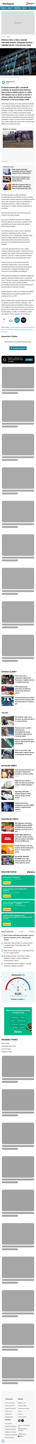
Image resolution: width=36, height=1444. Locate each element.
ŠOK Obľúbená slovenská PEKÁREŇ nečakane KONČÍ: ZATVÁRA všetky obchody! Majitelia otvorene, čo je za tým (24, 827)
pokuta (24, 329)
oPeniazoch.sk (10, 81)
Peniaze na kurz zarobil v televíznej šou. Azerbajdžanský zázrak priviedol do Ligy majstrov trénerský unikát (23, 732)
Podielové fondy (7, 1052)
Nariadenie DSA (9, 1416)
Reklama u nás (21, 1403)
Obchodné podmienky (23, 1408)
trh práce (4, 332)
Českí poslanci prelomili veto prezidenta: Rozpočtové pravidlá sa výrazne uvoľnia (24, 772)
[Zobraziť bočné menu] (34, 8)
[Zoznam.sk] (23, 1434)
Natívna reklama (22, 1416)
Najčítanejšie (7, 931)
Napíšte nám (8, 1414)
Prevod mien (5, 1043)
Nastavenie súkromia (10, 1408)
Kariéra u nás (8, 1411)
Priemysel (17, 8)
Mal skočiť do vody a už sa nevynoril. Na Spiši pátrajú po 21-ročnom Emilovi (24, 719)
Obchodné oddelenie (10, 1429)
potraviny (30, 329)
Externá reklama (22, 1405)
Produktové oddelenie (10, 1426)
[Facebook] (19, 1421)
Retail (8, 36)
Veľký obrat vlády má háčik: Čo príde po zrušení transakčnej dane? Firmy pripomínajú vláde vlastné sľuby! (21, 186)
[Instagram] (22, 1421)
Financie (3, 8)
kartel (11, 329)
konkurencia (17, 329)
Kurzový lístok (6, 1049)
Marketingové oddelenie (11, 1434)
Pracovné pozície (8, 872)
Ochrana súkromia (9, 1405)
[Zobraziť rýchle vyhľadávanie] (30, 8)
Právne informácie (9, 1403)
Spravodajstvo (8, 1423)
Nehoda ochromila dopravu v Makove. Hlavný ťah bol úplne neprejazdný (24, 741)
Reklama (20, 1399)
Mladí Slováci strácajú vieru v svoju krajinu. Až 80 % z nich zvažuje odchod (21, 179)
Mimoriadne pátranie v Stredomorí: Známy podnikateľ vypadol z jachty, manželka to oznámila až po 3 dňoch (17, 958)
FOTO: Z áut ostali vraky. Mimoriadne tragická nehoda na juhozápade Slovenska (24, 752)
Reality (10, 8)
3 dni (21, 931)
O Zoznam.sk (9, 1399)
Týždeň (31, 931)
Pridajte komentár (19, 348)
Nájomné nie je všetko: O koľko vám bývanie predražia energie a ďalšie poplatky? (24, 783)
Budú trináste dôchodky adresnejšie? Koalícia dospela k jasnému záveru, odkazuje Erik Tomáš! (22, 171)
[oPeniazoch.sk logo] (7, 3)
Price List (20, 1414)
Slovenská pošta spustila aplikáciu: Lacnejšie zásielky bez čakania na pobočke (17, 965)
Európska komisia (15, 327)
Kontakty (8, 1420)
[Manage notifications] (2, 1441)
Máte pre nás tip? (9, 1437)
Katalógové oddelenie (10, 1432)
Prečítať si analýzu (17, 999)
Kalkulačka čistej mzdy (9, 1046)
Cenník (20, 1411)
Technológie (18, 811)
